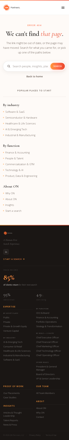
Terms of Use (51, 435)
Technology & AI (14, 170)
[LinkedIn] (6, 251)
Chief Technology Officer (48, 350)
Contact (40, 416)
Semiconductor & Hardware (21, 117)
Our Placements (11, 393)
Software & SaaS (15, 111)
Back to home (34, 76)
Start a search (13, 210)
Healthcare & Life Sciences (20, 123)
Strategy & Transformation (49, 326)
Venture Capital (11, 330)
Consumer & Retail (12, 346)
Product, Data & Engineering (21, 176)
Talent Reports (10, 420)
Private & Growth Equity (15, 326)
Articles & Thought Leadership (12, 414)
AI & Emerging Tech (16, 129)
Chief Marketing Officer (47, 346)
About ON (11, 199)
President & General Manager (46, 368)
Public (6, 317)
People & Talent (14, 158)
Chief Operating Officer (47, 355)
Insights (9, 205)
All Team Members (45, 393)
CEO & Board (42, 312)
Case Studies (9, 397)
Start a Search (12, 259)
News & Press (10, 424)
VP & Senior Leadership (48, 378)
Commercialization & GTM (19, 164)
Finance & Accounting (17, 152)
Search (57, 66)
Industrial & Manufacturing (20, 135)
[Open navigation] (63, 7)
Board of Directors (45, 374)
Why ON (10, 193)
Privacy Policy (35, 435)
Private (6, 321)
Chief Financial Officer (47, 341)
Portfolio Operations (46, 321)
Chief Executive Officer (47, 337)
